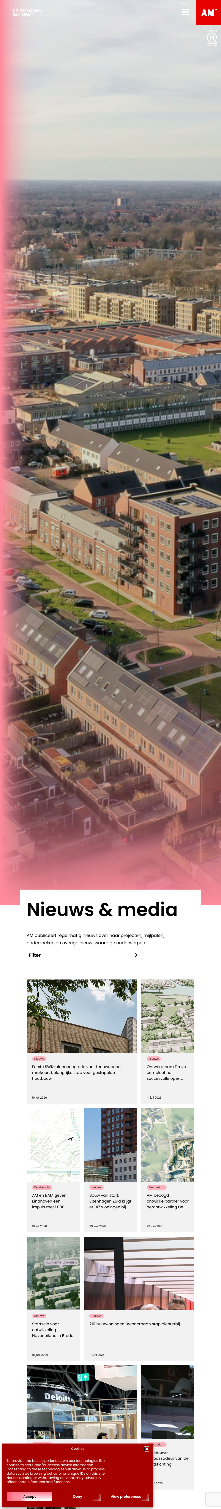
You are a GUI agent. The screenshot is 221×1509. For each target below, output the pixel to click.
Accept (29, 1496)
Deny (77, 1496)
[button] (147, 1449)
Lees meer (107, 1089)
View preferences (126, 1496)
